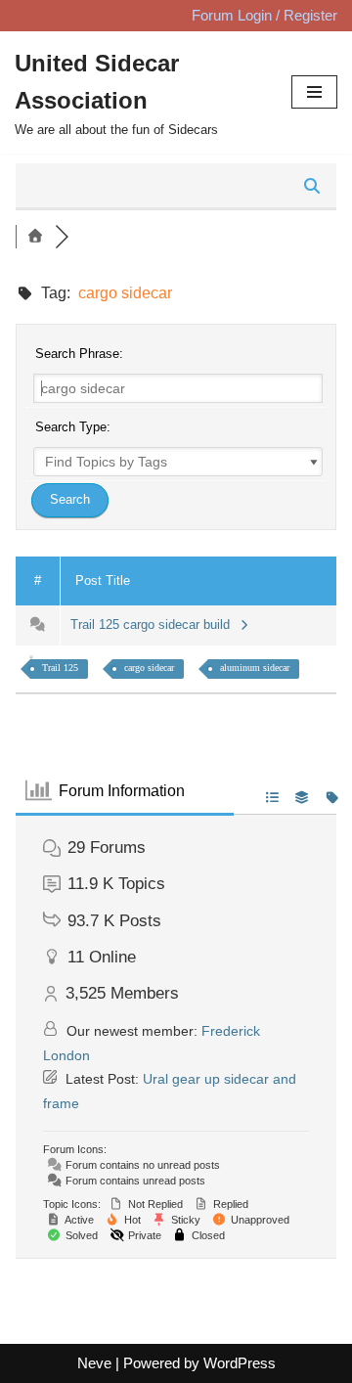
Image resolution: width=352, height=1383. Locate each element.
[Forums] (35, 237)
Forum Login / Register (264, 15)
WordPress (239, 1363)
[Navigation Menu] (314, 92)
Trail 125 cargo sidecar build (154, 624)
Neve (94, 1363)
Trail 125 (60, 667)
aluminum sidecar (254, 667)
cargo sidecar (149, 667)
